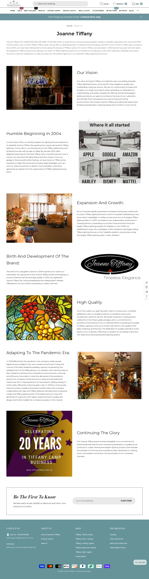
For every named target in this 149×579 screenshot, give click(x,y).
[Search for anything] (60, 3)
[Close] (141, 17)
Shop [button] (78, 528)
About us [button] (46, 528)
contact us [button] (13, 528)
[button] (137, 3)
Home (69, 26)
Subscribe (126, 501)
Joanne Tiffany (69, 571)
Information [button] (117, 528)
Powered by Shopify (83, 571)
